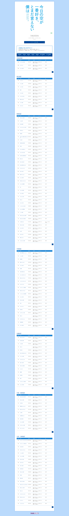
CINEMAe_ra (21, 309)
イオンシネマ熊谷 (22, 193)
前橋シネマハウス (22, 237)
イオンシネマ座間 (22, 177)
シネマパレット (21, 500)
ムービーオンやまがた (22, 96)
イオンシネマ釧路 (22, 68)
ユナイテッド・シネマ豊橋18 (23, 287)
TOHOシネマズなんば (22, 337)
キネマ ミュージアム (22, 428)
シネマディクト (21, 80)
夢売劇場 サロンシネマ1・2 (22, 406)
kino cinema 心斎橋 (22, 340)
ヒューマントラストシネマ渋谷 (23, 127)
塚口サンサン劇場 (22, 362)
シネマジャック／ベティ (22, 168)
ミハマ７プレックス (22, 503)
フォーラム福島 (21, 102)
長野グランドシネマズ (22, 262)
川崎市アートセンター (22, 174)
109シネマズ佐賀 (21, 465)
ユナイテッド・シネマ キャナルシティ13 (24, 440)
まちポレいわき (21, 105)
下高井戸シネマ (21, 130)
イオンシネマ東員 (22, 325)
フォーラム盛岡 (21, 83)
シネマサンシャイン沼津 (22, 312)
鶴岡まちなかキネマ (22, 99)
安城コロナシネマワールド (22, 290)
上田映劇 (21, 268)
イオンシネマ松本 (22, 265)
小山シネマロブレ (22, 234)
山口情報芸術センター (22, 415)
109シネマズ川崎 (21, 171)
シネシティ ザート (22, 306)
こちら (40, 50)
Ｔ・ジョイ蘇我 (21, 212)
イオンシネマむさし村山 (22, 152)
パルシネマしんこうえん (22, 359)
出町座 (20, 378)
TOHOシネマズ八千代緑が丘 (23, 218)
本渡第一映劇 (21, 478)
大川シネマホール (22, 462)
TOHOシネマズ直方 (22, 459)
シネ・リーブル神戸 (22, 356)
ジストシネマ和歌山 (22, 384)
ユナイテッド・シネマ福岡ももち (23, 443)
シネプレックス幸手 (22, 196)
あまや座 (21, 231)
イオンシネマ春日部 (22, 190)
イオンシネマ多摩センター (22, 149)
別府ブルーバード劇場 (22, 487)
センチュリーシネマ (22, 284)
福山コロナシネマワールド (22, 409)
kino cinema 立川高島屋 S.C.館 (23, 155)
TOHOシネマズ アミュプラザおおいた (24, 484)
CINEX (20, 303)
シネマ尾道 (21, 412)
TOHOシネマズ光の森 (22, 481)
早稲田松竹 (21, 133)
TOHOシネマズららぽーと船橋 (23, 215)
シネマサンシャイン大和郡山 (23, 381)
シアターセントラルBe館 (22, 240)
